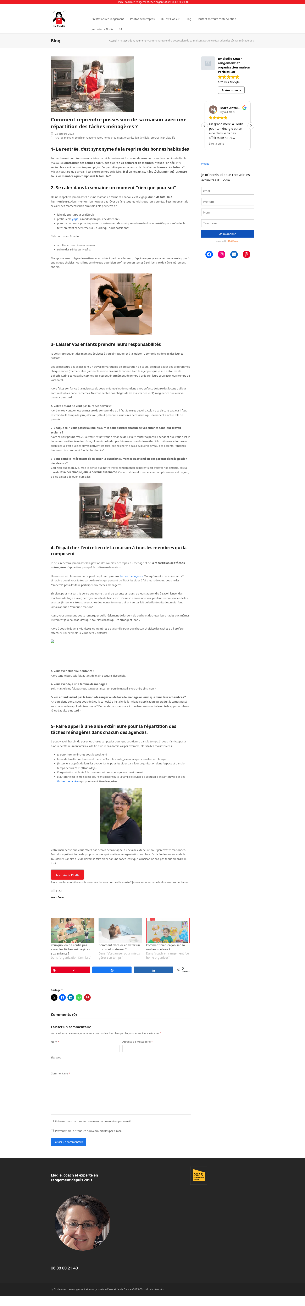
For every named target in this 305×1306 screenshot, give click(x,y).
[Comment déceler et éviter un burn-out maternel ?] (120, 930)
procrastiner (158, 137)
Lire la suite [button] (216, 143)
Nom (55, 1042)
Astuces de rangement (133, 40)
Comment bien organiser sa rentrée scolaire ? (165, 947)
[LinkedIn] (234, 254)
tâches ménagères (131, 576)
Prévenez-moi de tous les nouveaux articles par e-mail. (88, 1131)
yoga (75, 219)
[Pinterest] (246, 254)
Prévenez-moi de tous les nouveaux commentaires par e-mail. (93, 1121)
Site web (56, 1057)
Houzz (205, 163)
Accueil (113, 40)
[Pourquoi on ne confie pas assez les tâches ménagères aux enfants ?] (72, 930)
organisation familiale (136, 137)
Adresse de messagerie (137, 1042)
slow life (170, 137)
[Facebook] (209, 254)
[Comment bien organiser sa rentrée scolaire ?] (168, 930)
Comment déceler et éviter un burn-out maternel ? (119, 947)
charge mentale (64, 137)
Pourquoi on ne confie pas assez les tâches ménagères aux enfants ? (70, 949)
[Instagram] (221, 254)
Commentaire (60, 1073)
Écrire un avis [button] (231, 90)
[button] (121, 29)
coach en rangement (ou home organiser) (99, 137)
